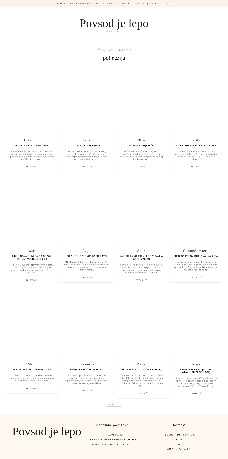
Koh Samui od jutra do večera (196, 145)
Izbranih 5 (31, 140)
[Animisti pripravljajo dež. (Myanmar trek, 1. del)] (196, 324)
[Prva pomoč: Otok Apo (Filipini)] (141, 324)
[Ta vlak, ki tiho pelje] (86, 100)
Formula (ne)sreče (141, 145)
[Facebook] (107, 39)
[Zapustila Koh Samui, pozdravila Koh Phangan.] (141, 211)
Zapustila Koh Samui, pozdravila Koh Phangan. (141, 257)
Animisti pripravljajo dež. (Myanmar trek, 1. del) (196, 371)
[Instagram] (114, 39)
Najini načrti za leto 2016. (32, 145)
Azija (86, 140)
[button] (223, 4)
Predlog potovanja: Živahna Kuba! (196, 256)
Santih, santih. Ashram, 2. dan (31, 369)
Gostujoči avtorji (195, 251)
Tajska (196, 140)
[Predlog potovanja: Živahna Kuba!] (196, 211)
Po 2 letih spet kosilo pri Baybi (87, 256)
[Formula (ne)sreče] (141, 100)
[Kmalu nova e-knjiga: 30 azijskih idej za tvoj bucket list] (32, 211)
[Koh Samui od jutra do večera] (196, 100)
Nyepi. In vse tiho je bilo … (86, 369)
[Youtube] (121, 39)
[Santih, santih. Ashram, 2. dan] (32, 324)
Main (32, 364)
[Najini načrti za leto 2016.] (32, 100)
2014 (141, 140)
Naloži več (113, 404)
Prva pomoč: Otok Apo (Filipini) (141, 369)
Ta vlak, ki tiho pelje (86, 145)
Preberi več (32, 167)
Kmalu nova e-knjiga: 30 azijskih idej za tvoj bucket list (31, 257)
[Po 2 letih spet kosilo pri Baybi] (86, 211)
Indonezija (86, 364)
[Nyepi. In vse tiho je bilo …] (86, 324)
